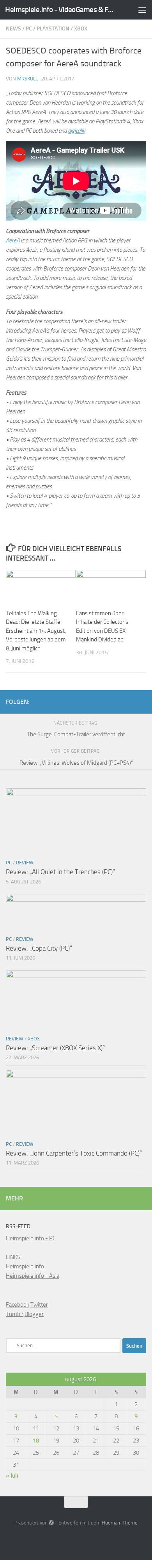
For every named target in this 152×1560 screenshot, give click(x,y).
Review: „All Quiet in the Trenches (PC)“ (60, 872)
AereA (12, 240)
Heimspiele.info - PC (31, 1238)
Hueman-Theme (120, 1523)
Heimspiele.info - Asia (32, 1275)
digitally (76, 130)
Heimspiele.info (25, 1266)
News (13, 28)
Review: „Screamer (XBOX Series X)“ (55, 1048)
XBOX (80, 28)
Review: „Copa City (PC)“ (39, 948)
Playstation (53, 28)
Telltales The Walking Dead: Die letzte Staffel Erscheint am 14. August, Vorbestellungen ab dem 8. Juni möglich (36, 631)
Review (25, 862)
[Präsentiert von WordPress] (51, 1522)
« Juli (12, 1475)
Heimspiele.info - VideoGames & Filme (60, 9)
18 (36, 1440)
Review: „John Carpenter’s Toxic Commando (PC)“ (74, 1153)
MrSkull (27, 79)
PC (29, 28)
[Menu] (142, 10)
